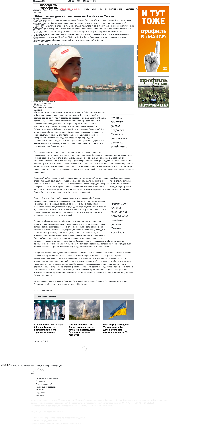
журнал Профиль (96, 281)
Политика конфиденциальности (46, 420)
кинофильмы (47, 290)
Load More (84, 348)
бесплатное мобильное (44, 284)
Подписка (40, 392)
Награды (40, 395)
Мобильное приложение (47, 378)
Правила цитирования (46, 387)
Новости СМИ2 (41, 341)
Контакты (40, 390)
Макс (59, 281)
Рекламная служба (44, 384)
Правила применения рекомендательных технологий (56, 423)
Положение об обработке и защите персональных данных (58, 418)
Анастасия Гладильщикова (61, 10)
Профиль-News (80, 281)
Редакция (40, 381)
